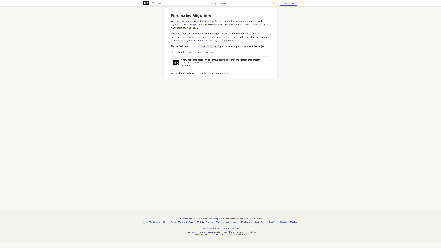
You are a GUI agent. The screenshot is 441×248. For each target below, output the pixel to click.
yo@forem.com (192, 40)
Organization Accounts (229, 222)
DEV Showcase (246, 222)
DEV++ (165, 222)
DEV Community (186, 219)
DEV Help (200, 222)
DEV (229, 232)
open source (206, 232)
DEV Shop (293, 222)
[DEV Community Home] (146, 3)
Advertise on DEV (212, 222)
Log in (274, 3)
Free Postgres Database (278, 222)
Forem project (194, 24)
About (256, 222)
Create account (288, 3)
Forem (193, 232)
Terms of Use (234, 229)
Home (144, 222)
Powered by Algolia (219, 3)
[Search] (153, 3)
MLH (220, 225)
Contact (264, 222)
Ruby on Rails (216, 234)
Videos (173, 222)
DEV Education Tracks (186, 222)
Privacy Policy (222, 229)
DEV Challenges (155, 222)
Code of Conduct (208, 229)
